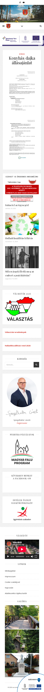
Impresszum (10, 576)
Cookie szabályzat (12, 582)
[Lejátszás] (8, 556)
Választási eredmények (15, 332)
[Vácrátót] (8, 26)
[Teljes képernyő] (36, 556)
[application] (22, 549)
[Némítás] (32, 556)
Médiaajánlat (10, 571)
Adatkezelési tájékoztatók (16, 593)
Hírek (22, 54)
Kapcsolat (9, 587)
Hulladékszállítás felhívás (19, 238)
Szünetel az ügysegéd (17, 205)
